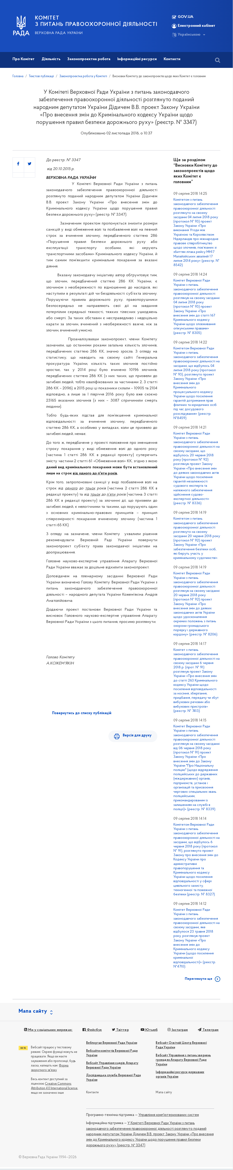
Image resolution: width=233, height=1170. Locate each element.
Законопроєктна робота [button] (88, 59)
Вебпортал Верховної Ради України (111, 1043)
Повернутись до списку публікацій (81, 713)
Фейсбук (94, 1030)
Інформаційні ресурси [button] (137, 59)
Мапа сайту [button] (33, 1011)
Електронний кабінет (196, 26)
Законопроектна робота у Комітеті (83, 76)
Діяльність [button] (51, 59)
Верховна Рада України (59, 33)
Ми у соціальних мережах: (50, 1030)
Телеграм (210, 1030)
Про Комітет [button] (24, 59)
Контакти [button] (172, 59)
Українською (189, 35)
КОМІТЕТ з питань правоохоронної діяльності (96, 21)
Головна (18, 76)
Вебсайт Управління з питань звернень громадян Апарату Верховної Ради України (183, 1060)
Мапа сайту (164, 1092)
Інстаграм (179, 1030)
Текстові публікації (41, 76)
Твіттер (122, 1030)
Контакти (92, 1092)
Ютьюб (151, 1030)
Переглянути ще (198, 979)
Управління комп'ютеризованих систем (168, 1115)
